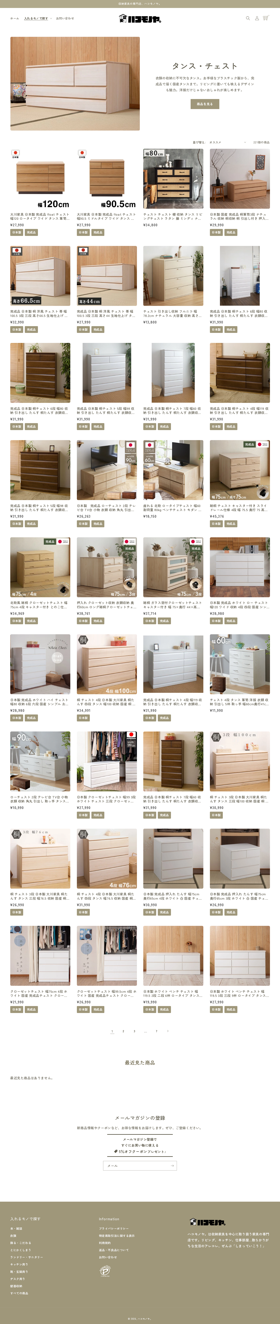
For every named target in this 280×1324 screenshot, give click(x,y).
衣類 (13, 1236)
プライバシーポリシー (114, 1228)
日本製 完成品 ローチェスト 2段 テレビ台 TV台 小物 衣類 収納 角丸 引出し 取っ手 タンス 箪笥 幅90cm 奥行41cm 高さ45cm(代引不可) (106, 508)
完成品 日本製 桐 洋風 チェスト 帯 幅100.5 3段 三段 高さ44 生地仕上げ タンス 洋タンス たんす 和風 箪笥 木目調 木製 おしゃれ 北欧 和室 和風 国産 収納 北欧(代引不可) (106, 313)
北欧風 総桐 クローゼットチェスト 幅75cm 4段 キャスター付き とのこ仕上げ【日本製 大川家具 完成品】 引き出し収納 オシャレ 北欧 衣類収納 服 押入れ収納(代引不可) (39, 605)
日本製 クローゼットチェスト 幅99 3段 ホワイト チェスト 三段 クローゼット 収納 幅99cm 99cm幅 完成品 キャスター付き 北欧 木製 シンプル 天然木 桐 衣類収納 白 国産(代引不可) (106, 799)
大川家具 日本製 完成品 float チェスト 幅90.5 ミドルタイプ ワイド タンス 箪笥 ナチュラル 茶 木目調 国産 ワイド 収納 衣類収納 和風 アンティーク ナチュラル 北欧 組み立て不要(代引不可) (106, 216)
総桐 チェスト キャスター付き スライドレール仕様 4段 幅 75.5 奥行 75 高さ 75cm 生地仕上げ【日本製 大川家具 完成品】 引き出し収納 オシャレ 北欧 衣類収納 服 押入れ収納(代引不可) (239, 508)
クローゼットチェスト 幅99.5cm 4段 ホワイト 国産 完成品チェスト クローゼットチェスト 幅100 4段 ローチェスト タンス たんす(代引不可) (107, 993)
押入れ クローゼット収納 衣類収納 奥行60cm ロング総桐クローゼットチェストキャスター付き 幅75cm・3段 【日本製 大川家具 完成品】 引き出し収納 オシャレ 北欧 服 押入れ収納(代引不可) (107, 605)
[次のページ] (167, 1031)
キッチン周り (19, 1264)
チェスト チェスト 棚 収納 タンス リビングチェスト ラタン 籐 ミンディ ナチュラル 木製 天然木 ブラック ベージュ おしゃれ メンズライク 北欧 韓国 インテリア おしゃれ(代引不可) (173, 216)
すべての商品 (19, 1293)
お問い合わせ (108, 1257)
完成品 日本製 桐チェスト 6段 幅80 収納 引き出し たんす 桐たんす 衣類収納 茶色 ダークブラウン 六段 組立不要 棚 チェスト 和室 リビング (39, 410)
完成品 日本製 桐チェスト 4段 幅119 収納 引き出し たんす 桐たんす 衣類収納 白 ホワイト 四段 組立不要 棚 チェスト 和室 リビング (173, 702)
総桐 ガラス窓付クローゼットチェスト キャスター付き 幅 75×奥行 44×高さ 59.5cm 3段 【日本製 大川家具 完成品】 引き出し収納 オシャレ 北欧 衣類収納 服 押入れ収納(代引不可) (172, 605)
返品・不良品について (114, 1250)
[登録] (172, 1166)
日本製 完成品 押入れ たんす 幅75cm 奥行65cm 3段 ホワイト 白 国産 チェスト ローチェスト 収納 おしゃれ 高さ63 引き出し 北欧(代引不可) (239, 896)
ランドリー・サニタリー (26, 1257)
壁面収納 (16, 1286)
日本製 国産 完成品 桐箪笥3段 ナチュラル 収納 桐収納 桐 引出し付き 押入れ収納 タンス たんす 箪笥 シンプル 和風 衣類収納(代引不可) (239, 216)
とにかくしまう (20, 1250)
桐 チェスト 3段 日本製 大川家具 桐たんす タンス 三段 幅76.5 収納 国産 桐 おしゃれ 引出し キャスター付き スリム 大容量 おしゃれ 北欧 (39, 896)
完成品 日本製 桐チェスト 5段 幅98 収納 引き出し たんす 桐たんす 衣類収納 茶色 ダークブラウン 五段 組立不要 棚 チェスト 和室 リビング (39, 508)
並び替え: (199, 142)
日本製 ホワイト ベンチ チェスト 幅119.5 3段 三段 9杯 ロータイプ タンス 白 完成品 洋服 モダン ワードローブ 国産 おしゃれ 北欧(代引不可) (239, 993)
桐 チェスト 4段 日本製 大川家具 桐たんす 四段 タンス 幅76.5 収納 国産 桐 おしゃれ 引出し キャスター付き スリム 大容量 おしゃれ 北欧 (106, 896)
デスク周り (17, 1279)
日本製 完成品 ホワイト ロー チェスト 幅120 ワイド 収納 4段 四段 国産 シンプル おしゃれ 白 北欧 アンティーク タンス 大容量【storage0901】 (239, 605)
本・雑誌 (16, 1228)
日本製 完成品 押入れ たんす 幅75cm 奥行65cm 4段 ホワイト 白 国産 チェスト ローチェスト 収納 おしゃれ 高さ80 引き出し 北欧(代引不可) (172, 896)
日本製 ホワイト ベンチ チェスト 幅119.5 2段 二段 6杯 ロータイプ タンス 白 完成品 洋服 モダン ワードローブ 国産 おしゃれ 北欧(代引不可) (173, 993)
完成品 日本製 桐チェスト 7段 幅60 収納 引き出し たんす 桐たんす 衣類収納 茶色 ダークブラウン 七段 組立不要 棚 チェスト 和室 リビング (172, 799)
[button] (38, 18)
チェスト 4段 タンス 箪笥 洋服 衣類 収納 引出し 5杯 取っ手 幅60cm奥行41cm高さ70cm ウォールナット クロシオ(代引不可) (239, 702)
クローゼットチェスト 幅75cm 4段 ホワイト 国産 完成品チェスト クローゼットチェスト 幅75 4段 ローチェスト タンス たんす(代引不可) (38, 993)
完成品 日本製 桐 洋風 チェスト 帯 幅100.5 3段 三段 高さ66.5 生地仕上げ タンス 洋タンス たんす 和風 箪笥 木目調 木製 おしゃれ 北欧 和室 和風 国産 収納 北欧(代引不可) (39, 313)
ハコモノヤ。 (145, 1318)
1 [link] (112, 1031)
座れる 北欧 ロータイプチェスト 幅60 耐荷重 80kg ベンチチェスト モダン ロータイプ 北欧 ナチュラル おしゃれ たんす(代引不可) (172, 508)
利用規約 (105, 1243)
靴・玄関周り (19, 1272)
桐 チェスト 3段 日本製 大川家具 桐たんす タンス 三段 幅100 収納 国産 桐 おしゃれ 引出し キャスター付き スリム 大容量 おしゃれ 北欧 (239, 799)
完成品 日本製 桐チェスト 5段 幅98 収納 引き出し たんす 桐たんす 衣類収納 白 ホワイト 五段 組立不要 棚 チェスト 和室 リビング (106, 410)
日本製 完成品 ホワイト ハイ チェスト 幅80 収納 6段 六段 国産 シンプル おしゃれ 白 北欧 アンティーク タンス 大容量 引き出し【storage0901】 (39, 702)
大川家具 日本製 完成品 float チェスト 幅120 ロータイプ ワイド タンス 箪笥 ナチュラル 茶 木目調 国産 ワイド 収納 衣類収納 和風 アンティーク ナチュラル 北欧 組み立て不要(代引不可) (39, 216)
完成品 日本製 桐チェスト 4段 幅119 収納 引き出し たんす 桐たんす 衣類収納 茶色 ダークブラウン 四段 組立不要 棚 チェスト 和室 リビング (239, 410)
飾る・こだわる (20, 1243)
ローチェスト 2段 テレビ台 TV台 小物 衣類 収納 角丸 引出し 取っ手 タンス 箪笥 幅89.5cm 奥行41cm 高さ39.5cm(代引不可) (39, 799)
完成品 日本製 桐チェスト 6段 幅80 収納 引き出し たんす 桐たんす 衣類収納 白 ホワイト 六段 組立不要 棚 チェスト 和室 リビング (239, 313)
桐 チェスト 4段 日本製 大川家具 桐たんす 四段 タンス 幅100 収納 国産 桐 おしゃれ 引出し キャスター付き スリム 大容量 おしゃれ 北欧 (106, 702)
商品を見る (205, 104)
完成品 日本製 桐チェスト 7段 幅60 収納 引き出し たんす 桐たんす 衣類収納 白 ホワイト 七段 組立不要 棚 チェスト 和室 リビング (173, 410)
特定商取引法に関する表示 (117, 1236)
